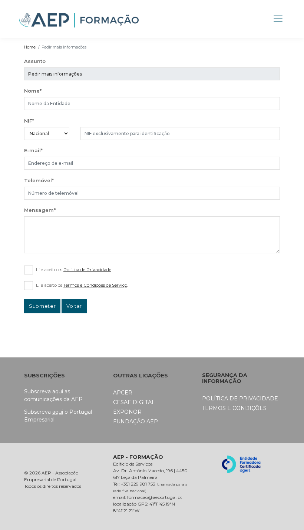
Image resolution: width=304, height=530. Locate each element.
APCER (122, 392)
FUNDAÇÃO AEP (135, 421)
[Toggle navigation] (278, 18)
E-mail (33, 150)
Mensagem (40, 210)
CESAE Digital (134, 402)
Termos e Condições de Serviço (95, 285)
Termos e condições (234, 408)
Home (30, 47)
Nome (33, 91)
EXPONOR (127, 412)
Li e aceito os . (74, 269)
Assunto (35, 61)
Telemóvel (39, 180)
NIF (29, 121)
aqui (57, 391)
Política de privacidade (240, 398)
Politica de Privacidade (87, 269)
